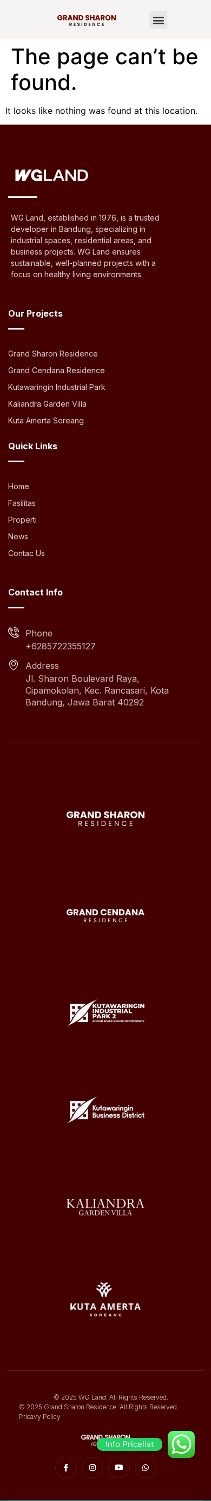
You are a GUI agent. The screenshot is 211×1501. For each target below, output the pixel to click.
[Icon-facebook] (66, 1467)
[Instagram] (92, 1467)
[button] (158, 20)
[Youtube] (119, 1467)
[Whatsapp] (145, 1467)
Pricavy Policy (40, 1417)
